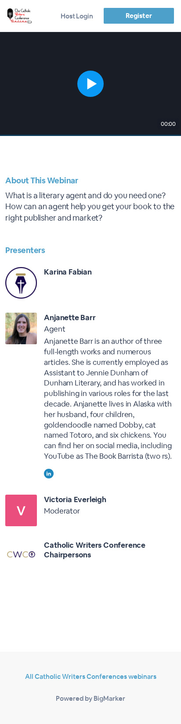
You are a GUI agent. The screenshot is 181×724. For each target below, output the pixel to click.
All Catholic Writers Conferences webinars (90, 676)
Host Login (77, 16)
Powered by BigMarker (90, 698)
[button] (90, 84)
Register (139, 15)
